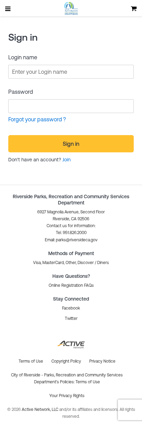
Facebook (71, 308)
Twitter (71, 318)
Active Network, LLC (40, 409)
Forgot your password (35, 119)
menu (8, 8)
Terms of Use (87, 382)
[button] (71, 239)
